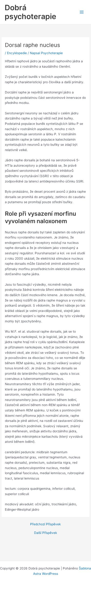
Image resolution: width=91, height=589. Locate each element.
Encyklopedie (17, 53)
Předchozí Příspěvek (45, 524)
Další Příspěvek (45, 533)
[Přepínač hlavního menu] (82, 12)
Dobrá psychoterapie (30, 12)
